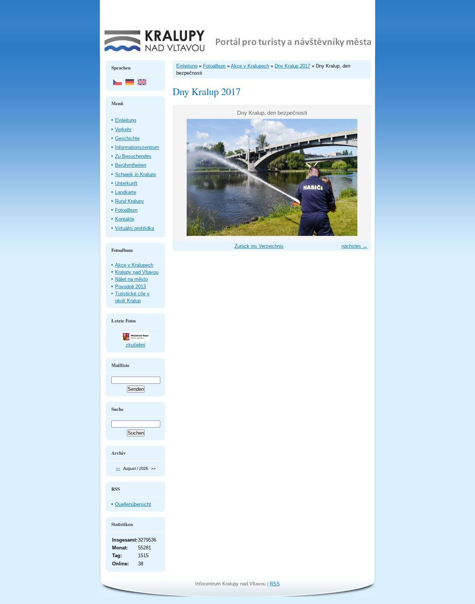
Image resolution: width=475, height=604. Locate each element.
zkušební (135, 345)
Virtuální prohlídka (134, 228)
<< (118, 468)
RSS (275, 584)
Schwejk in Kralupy (135, 174)
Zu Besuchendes (133, 156)
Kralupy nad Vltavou (136, 272)
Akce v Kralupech (134, 265)
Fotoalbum (126, 210)
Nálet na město (131, 279)
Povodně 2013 (130, 286)
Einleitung (125, 120)
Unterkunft (126, 183)
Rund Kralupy (129, 201)
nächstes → (354, 246)
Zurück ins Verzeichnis (259, 246)
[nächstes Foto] (359, 177)
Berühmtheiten (130, 165)
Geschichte (127, 138)
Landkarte (125, 192)
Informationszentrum (137, 147)
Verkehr (123, 129)
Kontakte (124, 219)
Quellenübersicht (133, 504)
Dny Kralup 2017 (292, 66)
